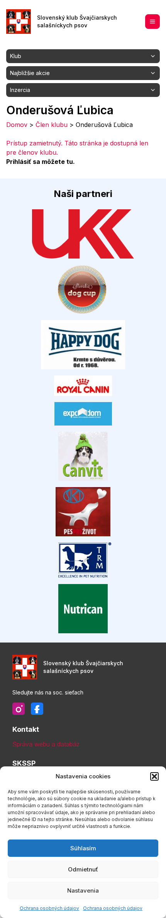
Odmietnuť (83, 869)
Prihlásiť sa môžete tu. (40, 161)
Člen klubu (52, 125)
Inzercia (20, 90)
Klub (15, 56)
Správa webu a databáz (46, 744)
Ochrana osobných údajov (49, 908)
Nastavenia (83, 890)
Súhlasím (83, 848)
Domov (16, 125)
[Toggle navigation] (152, 21)
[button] (154, 776)
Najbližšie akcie (30, 73)
